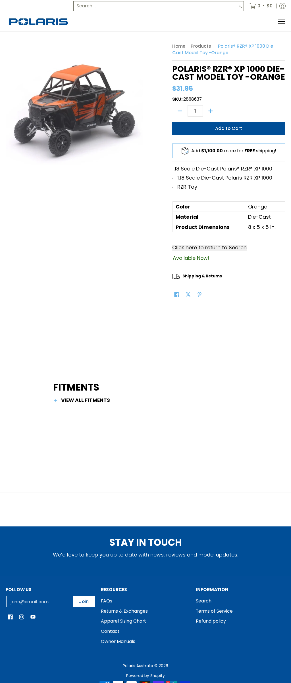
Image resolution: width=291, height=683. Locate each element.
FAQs (106, 601)
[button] (177, 295)
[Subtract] (180, 111)
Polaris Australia (138, 666)
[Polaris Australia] (38, 21)
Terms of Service (214, 611)
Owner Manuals (118, 641)
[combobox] (155, 6)
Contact (110, 631)
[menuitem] (261, 6)
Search (203, 601)
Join (84, 601)
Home (178, 46)
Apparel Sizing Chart (123, 621)
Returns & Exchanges (124, 611)
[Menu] (281, 21)
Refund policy (211, 621)
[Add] (210, 111)
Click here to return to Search (209, 248)
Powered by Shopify (145, 675)
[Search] (240, 6)
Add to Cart (228, 128)
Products (201, 46)
